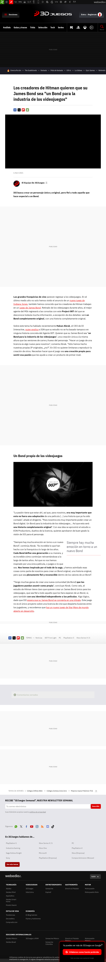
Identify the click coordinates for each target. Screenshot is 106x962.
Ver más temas (12, 864)
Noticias (39, 638)
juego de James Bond (30, 307)
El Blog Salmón (31, 915)
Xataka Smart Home (11, 900)
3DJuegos (53, 13)
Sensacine (49, 888)
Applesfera (10, 896)
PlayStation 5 (68, 638)
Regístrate (92, 14)
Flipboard (23, 109)
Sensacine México (52, 938)
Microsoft (43, 853)
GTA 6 (69, 70)
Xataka (8, 888)
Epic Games (90, 70)
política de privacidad (37, 812)
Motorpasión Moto (92, 892)
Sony (8, 858)
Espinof (48, 892)
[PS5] (78, 27)
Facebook (15, 109)
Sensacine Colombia (49, 943)
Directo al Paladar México (72, 939)
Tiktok (53, 826)
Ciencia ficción (15, 70)
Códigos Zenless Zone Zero (57, 791)
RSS (42, 826)
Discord (48, 826)
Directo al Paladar (72, 888)
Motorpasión (89, 888)
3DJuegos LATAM (32, 938)
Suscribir (95, 806)
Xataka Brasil (11, 942)
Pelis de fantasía (57, 70)
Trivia (32, 27)
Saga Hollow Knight (14, 853)
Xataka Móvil (11, 892)
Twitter (19, 109)
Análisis (7, 27)
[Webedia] (13, 875)
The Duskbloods (31, 70)
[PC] (71, 27)
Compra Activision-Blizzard (83, 858)
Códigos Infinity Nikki (35, 791)
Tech (52, 27)
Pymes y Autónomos (33, 919)
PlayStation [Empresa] (48, 858)
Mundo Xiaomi (11, 905)
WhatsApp (16, 826)
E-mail (27, 109)
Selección (42, 27)
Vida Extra (30, 892)
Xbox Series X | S (83, 638)
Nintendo (102, 70)
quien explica (32, 329)
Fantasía (44, 70)
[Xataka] (2, 2)
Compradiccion (11, 922)
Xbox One (43, 848)
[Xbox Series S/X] (85, 27)
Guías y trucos (20, 27)
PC (60, 638)
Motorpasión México (89, 939)
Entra (83, 14)
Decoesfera (10, 919)
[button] (34, 182)
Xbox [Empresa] (78, 853)
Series (61, 27)
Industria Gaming (13, 848)
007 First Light (50, 638)
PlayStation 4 (77, 848)
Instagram (37, 826)
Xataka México (11, 938)
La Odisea (78, 70)
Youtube (32, 826)
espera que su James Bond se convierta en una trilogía (54, 600)
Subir (93, 876)
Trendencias (10, 915)
